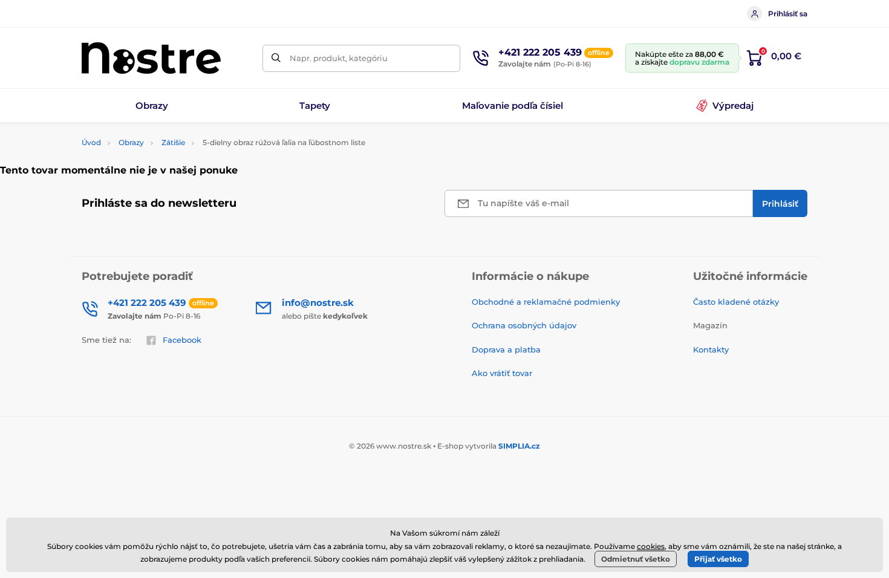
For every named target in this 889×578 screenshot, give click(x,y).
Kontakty (711, 349)
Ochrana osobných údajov (524, 325)
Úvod (91, 142)
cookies (651, 546)
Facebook (182, 340)
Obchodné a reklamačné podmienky (546, 302)
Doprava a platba (506, 349)
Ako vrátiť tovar (502, 373)
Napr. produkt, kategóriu (339, 58)
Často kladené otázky (736, 302)
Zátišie (173, 142)
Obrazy (131, 142)
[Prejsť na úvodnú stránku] (151, 58)
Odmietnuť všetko (635, 558)
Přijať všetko (718, 558)
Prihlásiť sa (787, 13)
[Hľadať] (276, 58)
